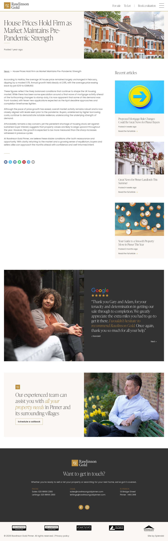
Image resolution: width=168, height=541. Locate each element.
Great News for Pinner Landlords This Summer (137, 181)
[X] (10, 162)
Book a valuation (147, 5)
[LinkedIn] (15, 162)
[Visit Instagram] (87, 508)
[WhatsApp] (19, 162)
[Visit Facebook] (81, 508)
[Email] (33, 162)
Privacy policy (62, 536)
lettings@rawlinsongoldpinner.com (87, 495)
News (6, 71)
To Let (127, 5)
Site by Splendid (156, 536)
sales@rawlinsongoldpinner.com (86, 491)
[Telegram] (28, 162)
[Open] (161, 5)
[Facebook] (5, 162)
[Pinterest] (24, 162)
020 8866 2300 (45, 491)
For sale (116, 5)
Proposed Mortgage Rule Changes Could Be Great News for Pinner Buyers (139, 120)
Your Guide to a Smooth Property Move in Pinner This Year (136, 242)
